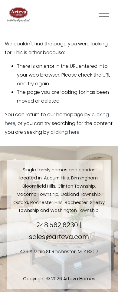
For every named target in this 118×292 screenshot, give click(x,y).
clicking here (65, 132)
